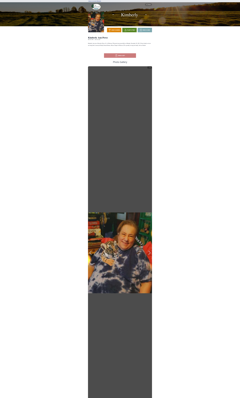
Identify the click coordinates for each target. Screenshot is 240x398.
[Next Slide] (149, 253)
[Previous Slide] (90, 253)
